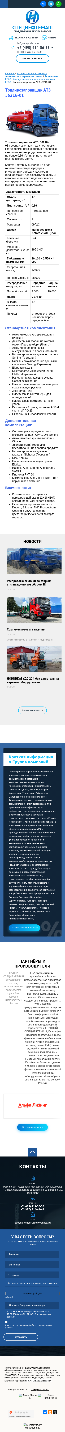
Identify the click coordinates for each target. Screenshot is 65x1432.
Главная (10, 73)
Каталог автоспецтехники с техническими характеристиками (26, 75)
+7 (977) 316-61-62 (32, 1209)
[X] (55, 1412)
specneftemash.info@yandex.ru (33, 1222)
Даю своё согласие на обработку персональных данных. (28, 1326)
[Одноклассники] (50, 1412)
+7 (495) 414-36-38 (33, 47)
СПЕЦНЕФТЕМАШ (40, 1389)
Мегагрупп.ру (32, 1427)
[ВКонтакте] (45, 1412)
